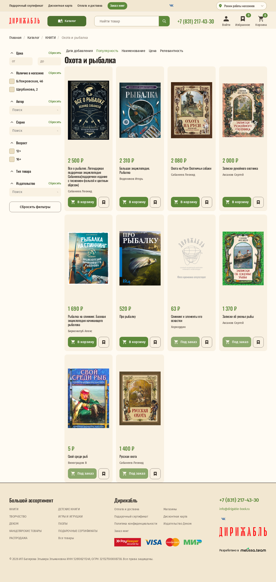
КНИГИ (14, 509)
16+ (18, 159)
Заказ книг (117, 6)
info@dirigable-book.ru (234, 509)
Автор (20, 101)
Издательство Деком (177, 524)
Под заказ (188, 342)
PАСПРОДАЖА (18, 538)
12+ (18, 151)
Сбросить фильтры (35, 207)
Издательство (25, 183)
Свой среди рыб (78, 456)
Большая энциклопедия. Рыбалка (134, 170)
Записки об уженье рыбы (238, 316)
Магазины (170, 509)
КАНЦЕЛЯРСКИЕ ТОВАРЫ (25, 531)
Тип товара (23, 171)
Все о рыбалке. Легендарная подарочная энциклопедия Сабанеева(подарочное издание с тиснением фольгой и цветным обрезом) (88, 176)
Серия (20, 122)
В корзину (85, 202)
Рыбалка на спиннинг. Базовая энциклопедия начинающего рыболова (87, 320)
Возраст (21, 143)
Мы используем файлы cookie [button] (21, 574)
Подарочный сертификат (26, 6)
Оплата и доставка (89, 6)
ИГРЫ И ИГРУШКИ (70, 516)
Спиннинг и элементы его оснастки (186, 318)
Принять (94, 575)
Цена (19, 53)
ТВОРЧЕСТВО (18, 516)
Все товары (66, 538)
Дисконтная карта (60, 6)
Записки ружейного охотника (240, 168)
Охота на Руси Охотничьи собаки (191, 168)
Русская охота (128, 456)
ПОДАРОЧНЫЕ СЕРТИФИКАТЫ (77, 531)
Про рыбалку (127, 316)
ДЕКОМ (14, 524)
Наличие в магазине (30, 73)
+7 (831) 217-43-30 (239, 500)
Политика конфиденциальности (135, 524)
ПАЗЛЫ (62, 524)
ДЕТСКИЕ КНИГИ (69, 509)
